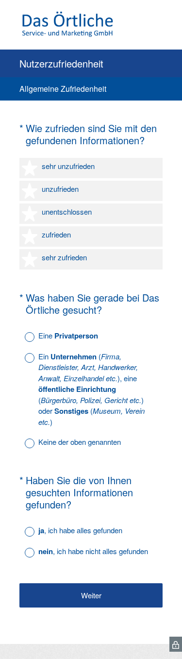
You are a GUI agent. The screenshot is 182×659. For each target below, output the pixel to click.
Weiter (91, 595)
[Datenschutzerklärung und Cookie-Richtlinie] (176, 644)
